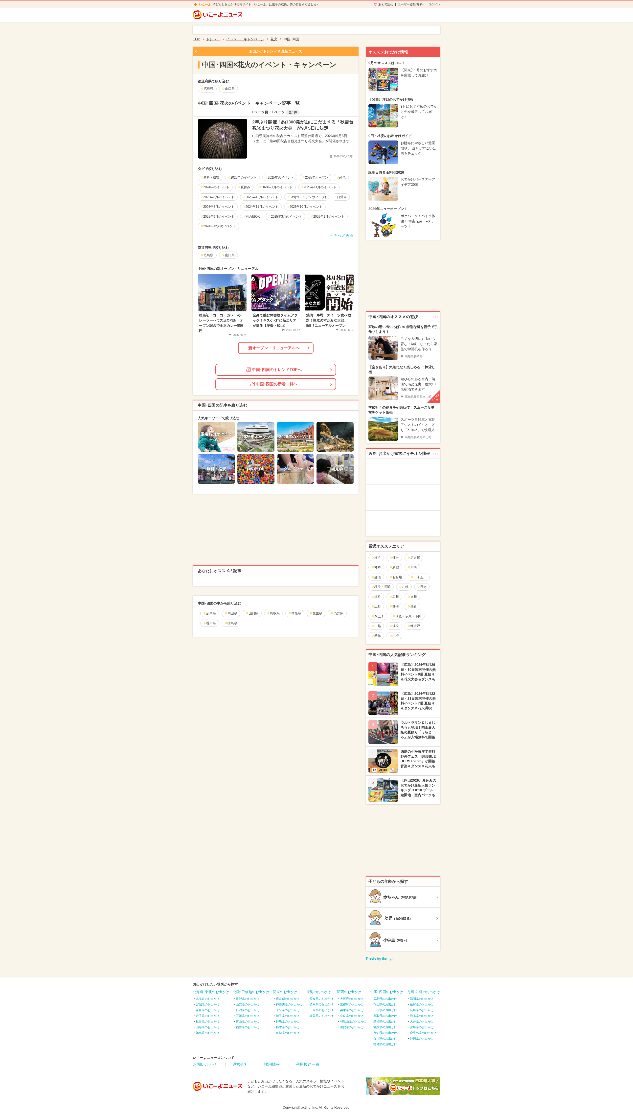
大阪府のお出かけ (352, 998)
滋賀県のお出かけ (352, 1027)
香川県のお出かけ (385, 1038)
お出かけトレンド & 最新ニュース (275, 51)
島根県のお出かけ (385, 1021)
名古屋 (415, 557)
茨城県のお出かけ (288, 1033)
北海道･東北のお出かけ (211, 992)
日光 (423, 587)
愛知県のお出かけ (321, 998)
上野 (377, 606)
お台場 (397, 577)
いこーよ (205, 4)
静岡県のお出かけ (321, 1016)
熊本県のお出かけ (422, 1016)
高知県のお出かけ (385, 1033)
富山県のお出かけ (248, 1021)
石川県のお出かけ (248, 1016)
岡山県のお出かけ (385, 1004)
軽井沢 (415, 626)
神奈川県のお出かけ (289, 1004)
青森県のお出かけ (208, 1010)
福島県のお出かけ (208, 1033)
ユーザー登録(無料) (411, 4)
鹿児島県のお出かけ (423, 1033)
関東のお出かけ (285, 992)
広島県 (211, 613)
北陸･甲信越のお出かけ (251, 992)
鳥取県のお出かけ (385, 1016)
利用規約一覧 (307, 1064)
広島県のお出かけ (385, 998)
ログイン (434, 4)
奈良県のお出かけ (352, 1016)
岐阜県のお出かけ (321, 1004)
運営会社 (240, 1064)
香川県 (211, 623)
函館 (377, 636)
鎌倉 (413, 606)
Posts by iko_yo (380, 959)
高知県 (338, 613)
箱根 (377, 597)
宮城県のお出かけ (208, 1004)
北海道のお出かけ (208, 998)
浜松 (395, 626)
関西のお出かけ (349, 992)
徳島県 (232, 623)
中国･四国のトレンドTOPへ (277, 370)
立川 (413, 597)
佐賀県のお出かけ (422, 1004)
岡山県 (232, 613)
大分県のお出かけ (422, 1021)
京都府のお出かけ (352, 1004)
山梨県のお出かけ (248, 1004)
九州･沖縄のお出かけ (423, 992)
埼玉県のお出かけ (288, 1016)
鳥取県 (275, 613)
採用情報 (272, 1064)
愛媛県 (317, 613)
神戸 (377, 567)
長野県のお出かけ (248, 998)
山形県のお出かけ (208, 1027)
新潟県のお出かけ (248, 1010)
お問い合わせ (205, 1064)
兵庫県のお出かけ (352, 1010)
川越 (377, 626)
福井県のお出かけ (248, 1027)
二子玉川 (420, 577)
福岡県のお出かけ (422, 998)
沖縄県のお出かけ (422, 1038)
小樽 (395, 636)
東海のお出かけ (319, 992)
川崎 (413, 567)
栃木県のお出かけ (288, 1027)
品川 (395, 597)
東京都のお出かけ (288, 998)
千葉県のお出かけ (288, 1010)
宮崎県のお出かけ (422, 1027)
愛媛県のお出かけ (385, 1027)
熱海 (395, 606)
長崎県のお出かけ (422, 1010)
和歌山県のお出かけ (353, 1021)
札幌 (405, 587)
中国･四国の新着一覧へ (276, 384)
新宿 (395, 567)
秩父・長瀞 (382, 587)
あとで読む (385, 4)
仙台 (395, 557)
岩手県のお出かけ (208, 1016)
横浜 (377, 557)
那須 (377, 577)
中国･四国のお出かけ (386, 992)
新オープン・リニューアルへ (274, 348)
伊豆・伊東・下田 (408, 616)
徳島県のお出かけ (385, 1044)
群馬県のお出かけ (288, 1021)
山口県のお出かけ (385, 1010)
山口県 (253, 613)
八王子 (379, 616)
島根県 (296, 613)
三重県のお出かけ (321, 1010)
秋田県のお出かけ (208, 1021)
